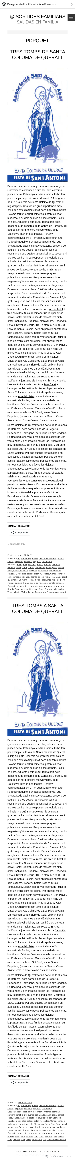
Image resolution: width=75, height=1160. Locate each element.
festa (47, 577)
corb (9, 577)
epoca (41, 577)
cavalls (10, 574)
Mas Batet (50, 384)
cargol (61, 567)
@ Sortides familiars (37, 16)
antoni (40, 564)
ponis (45, 583)
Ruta (17, 589)
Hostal (31, 580)
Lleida (10, 561)
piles (32, 583)
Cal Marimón (14, 364)
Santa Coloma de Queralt (46, 202)
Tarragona (47, 561)
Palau (26, 583)
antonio (47, 564)
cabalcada (40, 567)
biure (24, 567)
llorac (43, 580)
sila (55, 589)
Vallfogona (37, 592)
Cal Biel (32, 360)
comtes (45, 574)
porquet (59, 583)
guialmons (12, 580)
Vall (23, 592)
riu (57, 586)
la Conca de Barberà (50, 225)
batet (18, 567)
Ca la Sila (60, 380)
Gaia (58, 577)
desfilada (24, 577)
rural (62, 586)
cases (16, 571)
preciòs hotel (55, 309)
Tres (9, 592)
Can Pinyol (60, 344)
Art (18, 558)
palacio (18, 583)
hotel (37, 580)
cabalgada (51, 567)
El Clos (55, 376)
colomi (30, 574)
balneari (56, 564)
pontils (52, 583)
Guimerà (23, 580)
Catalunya (26, 558)
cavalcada (43, 571)
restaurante (32, 586)
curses (16, 577)
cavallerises (55, 571)
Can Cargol (22, 368)
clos (24, 574)
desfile (33, 577)
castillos (33, 571)
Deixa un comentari (56, 592)
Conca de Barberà (47, 558)
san (36, 589)
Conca (53, 574)
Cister (35, 558)
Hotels (61, 558)
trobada (16, 592)
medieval (61, 580)
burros (31, 567)
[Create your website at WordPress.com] (37, 4)
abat (25, 564)
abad (19, 564)
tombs (61, 589)
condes (61, 574)
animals (31, 564)
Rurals (10, 589)
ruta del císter (26, 396)
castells (24, 571)
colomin (37, 574)
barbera (11, 567)
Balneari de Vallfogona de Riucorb (46, 336)
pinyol (38, 583)
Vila (44, 592)
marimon (51, 580)
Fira (53, 577)
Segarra (37, 561)
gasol (64, 577)
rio (54, 586)
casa (9, 571)
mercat (10, 583)
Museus (28, 561)
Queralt (11, 586)
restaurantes (45, 586)
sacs (23, 589)
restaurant (21, 586)
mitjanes (19, 561)
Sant (41, 589)
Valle (28, 592)
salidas (29, 589)
